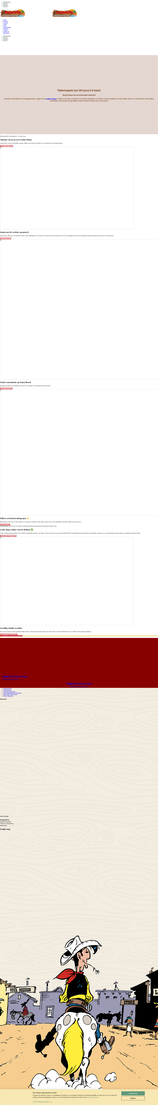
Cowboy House (5, 23)
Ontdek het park (7, 688)
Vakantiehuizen (7, 690)
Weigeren (133, 1098)
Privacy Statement (8, 696)
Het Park (5, 21)
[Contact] (41, 927)
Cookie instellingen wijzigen (41, 1101)
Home (5, 20)
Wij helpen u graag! (14, 676)
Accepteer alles (133, 1093)
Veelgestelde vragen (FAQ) (10, 694)
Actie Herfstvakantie (7, 26)
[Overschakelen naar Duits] (5, 3)
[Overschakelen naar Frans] (5, 6)
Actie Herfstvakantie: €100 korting (12, 693)
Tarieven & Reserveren (6, 32)
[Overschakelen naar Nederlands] (7, 2)
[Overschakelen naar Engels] (5, 5)
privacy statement (92, 1097)
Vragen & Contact (5, 29)
